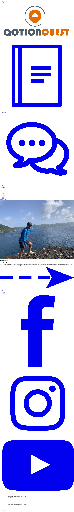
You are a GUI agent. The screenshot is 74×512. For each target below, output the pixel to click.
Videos (2, 188)
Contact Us (3, 198)
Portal (2, 291)
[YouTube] (38, 490)
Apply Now (1, 199)
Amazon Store (3, 292)
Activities (3, 1)
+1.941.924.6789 (5, 199)
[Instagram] (38, 439)
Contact (2, 194)
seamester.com (9, 505)
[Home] (37, 21)
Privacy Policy (3, 510)
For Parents (3, 2)
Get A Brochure (3, 195)
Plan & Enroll (3, 187)
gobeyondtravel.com (10, 497)
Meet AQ (3, 186)
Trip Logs (3, 197)
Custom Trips (3, 293)
